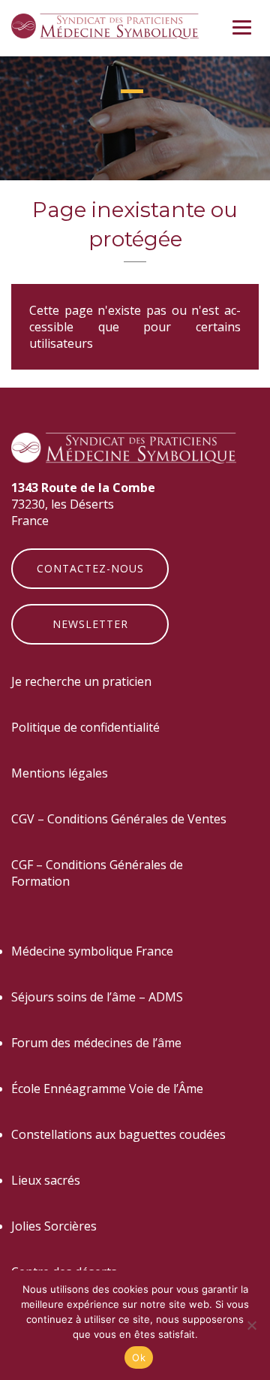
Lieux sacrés (45, 1180)
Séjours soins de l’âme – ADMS (97, 997)
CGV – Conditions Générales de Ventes (118, 819)
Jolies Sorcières (54, 1226)
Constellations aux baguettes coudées (118, 1134)
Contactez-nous (90, 568)
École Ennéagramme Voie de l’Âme (107, 1088)
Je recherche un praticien (81, 681)
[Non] (251, 1325)
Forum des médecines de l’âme (96, 1042)
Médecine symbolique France (92, 951)
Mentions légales (59, 773)
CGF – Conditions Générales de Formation (97, 872)
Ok (139, 1357)
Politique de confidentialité (85, 727)
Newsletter (90, 624)
